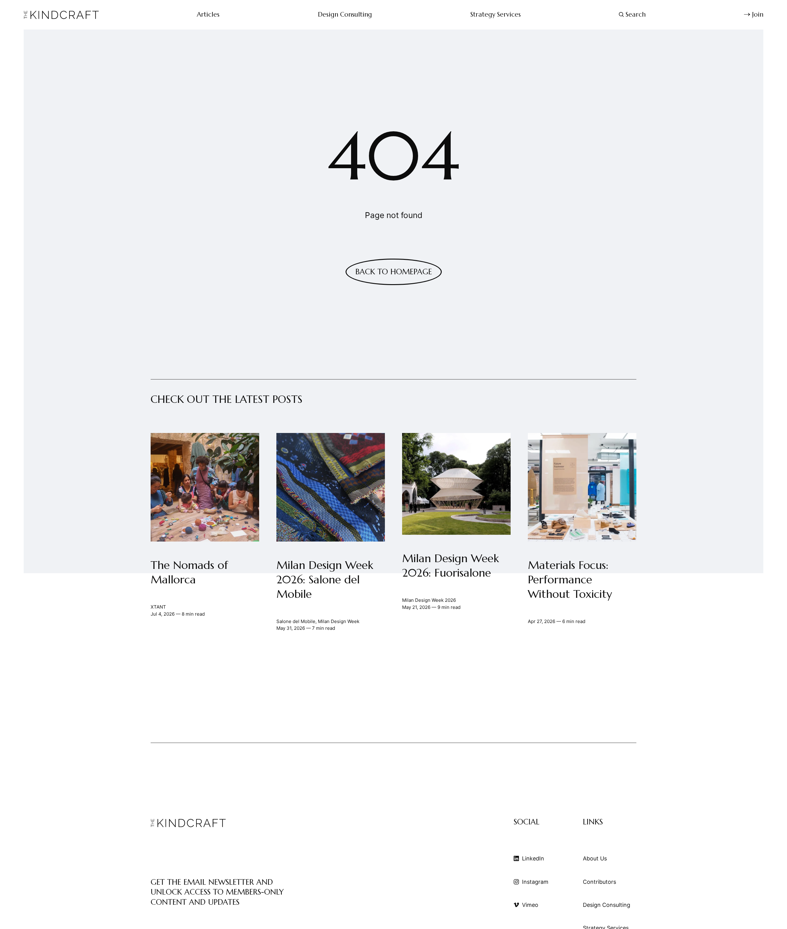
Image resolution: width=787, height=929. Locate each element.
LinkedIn (533, 858)
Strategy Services (495, 14)
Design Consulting (345, 14)
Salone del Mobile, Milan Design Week (317, 621)
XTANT (158, 607)
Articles (208, 14)
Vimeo (530, 905)
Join (757, 14)
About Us (595, 858)
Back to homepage (393, 271)
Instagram (535, 882)
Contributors (599, 882)
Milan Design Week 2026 (429, 600)
